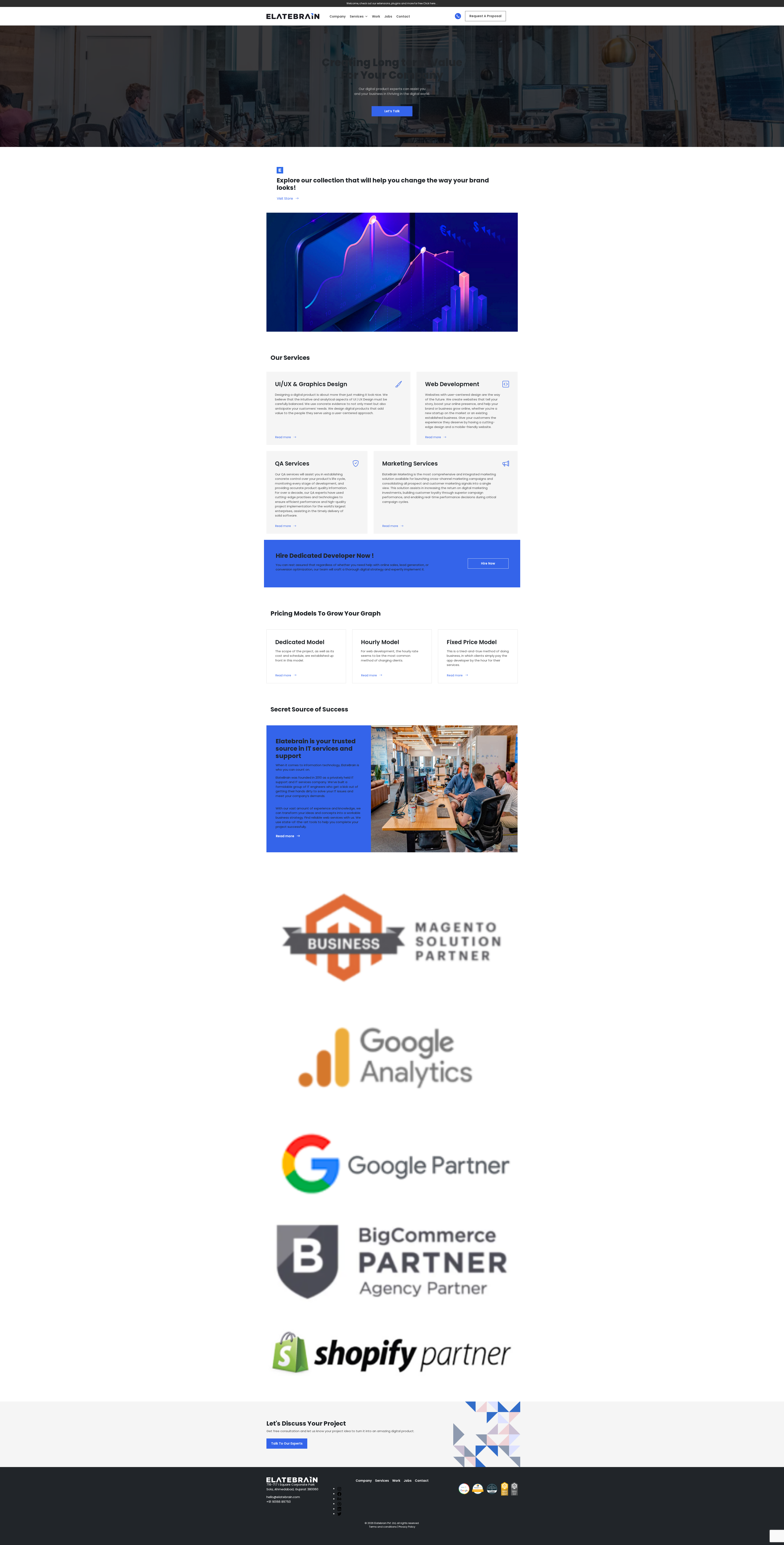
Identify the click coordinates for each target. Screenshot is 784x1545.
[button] (366, 16)
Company (338, 16)
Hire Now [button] (488, 563)
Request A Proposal (485, 16)
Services (357, 16)
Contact (403, 16)
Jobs (388, 16)
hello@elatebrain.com (283, 1497)
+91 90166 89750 (278, 1501)
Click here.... (430, 3)
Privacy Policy (407, 1526)
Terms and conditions (383, 1526)
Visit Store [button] (285, 198)
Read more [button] (283, 437)
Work (376, 16)
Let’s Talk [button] (392, 111)
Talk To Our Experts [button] (287, 1443)
